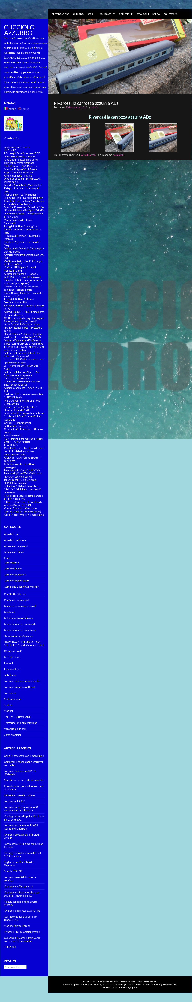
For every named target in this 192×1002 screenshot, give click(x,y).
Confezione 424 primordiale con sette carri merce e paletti (21, 894)
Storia (91, 14)
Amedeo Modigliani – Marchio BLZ (23, 185)
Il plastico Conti (12, 668)
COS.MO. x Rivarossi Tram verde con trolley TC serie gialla (22, 939)
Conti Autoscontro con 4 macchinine (24, 514)
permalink (118, 154)
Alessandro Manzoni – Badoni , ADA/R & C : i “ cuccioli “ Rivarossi (22, 275)
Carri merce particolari (16, 580)
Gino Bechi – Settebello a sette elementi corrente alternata (21, 161)
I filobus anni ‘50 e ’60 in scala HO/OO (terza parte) (20, 481)
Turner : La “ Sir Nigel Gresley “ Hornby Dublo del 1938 (20, 408)
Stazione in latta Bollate (17, 925)
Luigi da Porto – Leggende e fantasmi (24, 413)
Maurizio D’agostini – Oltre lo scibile (24, 207)
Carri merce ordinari (15, 574)
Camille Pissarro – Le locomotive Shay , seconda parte (22, 383)
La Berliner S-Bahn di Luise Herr (21, 486)
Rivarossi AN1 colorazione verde (22, 931)
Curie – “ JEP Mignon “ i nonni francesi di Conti (20, 269)
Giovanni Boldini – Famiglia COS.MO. (24, 210)
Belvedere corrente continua (19, 795)
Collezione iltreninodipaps (18, 617)
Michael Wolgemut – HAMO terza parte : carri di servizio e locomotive (23, 342)
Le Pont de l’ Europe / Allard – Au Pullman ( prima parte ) (22, 354)
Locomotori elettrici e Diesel (19, 686)
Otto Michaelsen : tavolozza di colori (24, 448)
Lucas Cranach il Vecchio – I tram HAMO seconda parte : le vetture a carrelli (23, 327)
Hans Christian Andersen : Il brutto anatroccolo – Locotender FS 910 (23, 335)
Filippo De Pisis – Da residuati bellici (23, 197)
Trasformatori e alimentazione (20, 722)
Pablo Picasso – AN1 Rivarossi (20, 166)
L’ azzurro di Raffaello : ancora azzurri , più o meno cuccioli (24, 361)
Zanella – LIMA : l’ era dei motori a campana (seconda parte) (22, 288)
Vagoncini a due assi (15, 728)
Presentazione (60, 14)
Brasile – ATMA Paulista (17, 441)
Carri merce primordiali (16, 600)
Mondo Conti (107, 14)
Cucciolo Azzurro (19, 29)
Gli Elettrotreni (12, 656)
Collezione (126, 14)
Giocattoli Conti (13, 651)
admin (94, 107)
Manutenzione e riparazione (19, 156)
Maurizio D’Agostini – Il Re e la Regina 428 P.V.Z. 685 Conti (20, 171)
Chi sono (78, 14)
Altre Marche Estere (15, 540)
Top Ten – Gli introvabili (17, 716)
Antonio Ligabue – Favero (18, 175)
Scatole (8, 704)
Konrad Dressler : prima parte (20, 508)
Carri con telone (13, 568)
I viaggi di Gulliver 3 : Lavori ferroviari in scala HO (19, 301)
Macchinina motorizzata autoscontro (24, 780)
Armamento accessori (16, 546)
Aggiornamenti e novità (17, 147)
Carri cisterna (11, 562)
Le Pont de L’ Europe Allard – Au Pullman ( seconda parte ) (21, 374)
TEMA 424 (10, 947)
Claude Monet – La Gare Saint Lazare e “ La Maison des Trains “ (24, 202)
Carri (7, 558)
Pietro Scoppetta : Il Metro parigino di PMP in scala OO (23, 497)
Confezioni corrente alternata (20, 623)
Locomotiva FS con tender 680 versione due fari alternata (21, 809)
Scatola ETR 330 (13, 871)
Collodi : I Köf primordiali (17, 422)
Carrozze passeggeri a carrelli (20, 605)
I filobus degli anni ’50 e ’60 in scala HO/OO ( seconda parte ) (23, 475)
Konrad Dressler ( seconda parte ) (22, 511)
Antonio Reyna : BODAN (17, 505)
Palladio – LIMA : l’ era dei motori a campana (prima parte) (23, 282)
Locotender (10, 692)
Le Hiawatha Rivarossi (16, 425)
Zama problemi (12, 734)
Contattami (171, 14)
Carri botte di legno (15, 594)
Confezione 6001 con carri (18, 886)
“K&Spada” (10, 150)
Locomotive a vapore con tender (22, 680)
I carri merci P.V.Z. (13, 435)
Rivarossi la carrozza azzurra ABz (22, 910)
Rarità (156, 14)
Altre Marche (11, 534)
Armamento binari (14, 552)
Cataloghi (142, 14)
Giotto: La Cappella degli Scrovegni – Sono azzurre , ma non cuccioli (24, 320)
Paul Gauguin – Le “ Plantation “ (21, 194)
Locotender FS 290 (14, 801)
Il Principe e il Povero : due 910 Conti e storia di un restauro (24, 348)
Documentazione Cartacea (18, 635)
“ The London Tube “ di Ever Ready (23, 501)
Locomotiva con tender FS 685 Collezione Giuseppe (21, 827)
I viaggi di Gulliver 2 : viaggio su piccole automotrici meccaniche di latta (22, 229)
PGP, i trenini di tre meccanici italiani (23, 438)
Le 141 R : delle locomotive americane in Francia (19, 453)
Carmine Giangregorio (126, 987)
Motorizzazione (12, 698)
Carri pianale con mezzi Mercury (21, 586)
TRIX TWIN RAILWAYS (16, 378)
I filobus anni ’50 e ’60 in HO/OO (22, 470)
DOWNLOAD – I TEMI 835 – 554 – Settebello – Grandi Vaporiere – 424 (24, 643)
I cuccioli (8, 662)
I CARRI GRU (11, 444)
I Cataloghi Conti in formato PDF (22, 153)
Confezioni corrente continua (20, 629)
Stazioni (8, 710)
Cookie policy (11, 138)
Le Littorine (10, 674)
